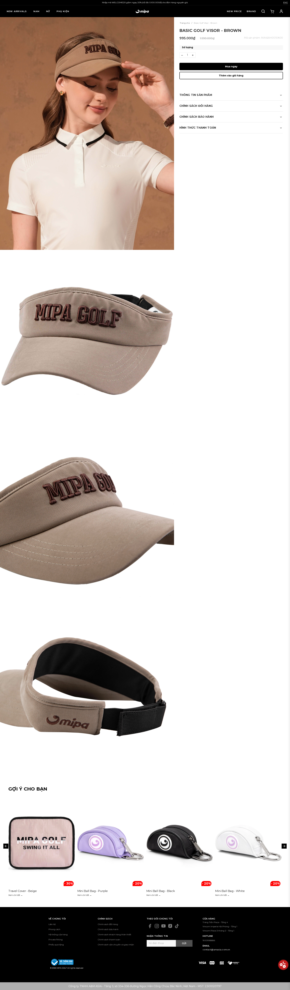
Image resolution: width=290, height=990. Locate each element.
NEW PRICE (234, 11)
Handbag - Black (20, 891)
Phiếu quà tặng (56, 944)
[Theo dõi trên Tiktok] (177, 926)
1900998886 (209, 940)
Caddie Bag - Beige (160, 891)
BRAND (251, 11)
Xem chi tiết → (15, 895)
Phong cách (54, 929)
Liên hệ (52, 924)
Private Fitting (56, 939)
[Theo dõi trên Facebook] (150, 926)
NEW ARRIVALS (17, 11)
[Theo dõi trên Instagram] (156, 926)
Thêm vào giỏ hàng (231, 75)
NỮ (48, 11)
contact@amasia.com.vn (216, 949)
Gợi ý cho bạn (27, 789)
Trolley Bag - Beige (228, 891)
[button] (231, 95)
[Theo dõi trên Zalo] (170, 926)
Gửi (184, 943)
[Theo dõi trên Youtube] (163, 926)
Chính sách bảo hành (108, 929)
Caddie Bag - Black (90, 891)
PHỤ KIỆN (63, 11)
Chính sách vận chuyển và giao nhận (116, 944)
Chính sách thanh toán (109, 939)
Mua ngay (231, 66)
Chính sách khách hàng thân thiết (114, 934)
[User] (281, 11)
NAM (36, 11)
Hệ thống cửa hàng (58, 934)
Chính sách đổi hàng (108, 924)
